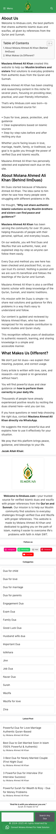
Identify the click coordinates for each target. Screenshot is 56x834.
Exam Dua (9, 611)
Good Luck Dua (12, 627)
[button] (27, 827)
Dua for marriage (13, 587)
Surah (6, 684)
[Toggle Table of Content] (48, 43)
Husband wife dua (14, 636)
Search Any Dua (44, 817)
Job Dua (8, 668)
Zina (5, 709)
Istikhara (8, 652)
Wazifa (7, 693)
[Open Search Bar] (51, 8)
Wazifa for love (12, 701)
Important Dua (11, 644)
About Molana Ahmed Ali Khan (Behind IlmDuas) (26, 49)
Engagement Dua (13, 603)
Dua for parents (12, 595)
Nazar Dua (9, 676)
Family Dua (9, 619)
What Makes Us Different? (20, 55)
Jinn (5, 660)
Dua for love (10, 579)
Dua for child (10, 570)
